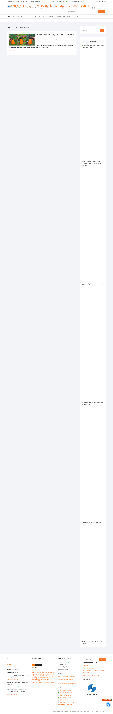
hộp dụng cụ (44, 680)
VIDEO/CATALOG (48, 16)
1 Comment (42, 42)
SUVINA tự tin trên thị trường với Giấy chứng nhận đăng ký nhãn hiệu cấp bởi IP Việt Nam (92, 163)
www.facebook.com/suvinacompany (66, 676)
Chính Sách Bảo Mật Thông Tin (91, 675)
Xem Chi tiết (13, 50)
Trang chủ (11, 16)
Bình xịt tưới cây (47, 671)
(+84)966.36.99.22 (25, 1)
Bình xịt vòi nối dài (46, 676)
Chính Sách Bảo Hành (88, 668)
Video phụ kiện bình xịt (65, 697)
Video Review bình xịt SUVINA (67, 702)
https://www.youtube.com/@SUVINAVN (67, 683)
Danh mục (37, 16)
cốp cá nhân (43, 677)
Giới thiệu (20, 16)
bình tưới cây (39, 671)
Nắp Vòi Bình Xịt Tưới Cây (41, 682)
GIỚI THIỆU (9, 664)
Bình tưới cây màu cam (44, 40)
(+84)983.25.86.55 (63, 662)
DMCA (34, 665)
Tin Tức (28, 16)
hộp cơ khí (37, 680)
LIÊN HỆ (77, 16)
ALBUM (58, 16)
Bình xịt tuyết (46, 674)
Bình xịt (34, 671)
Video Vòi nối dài (64, 699)
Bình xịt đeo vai (40, 672)
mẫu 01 (57, 40)
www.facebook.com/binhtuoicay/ (65, 679)
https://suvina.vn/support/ (64, 671)
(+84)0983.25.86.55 (12, 687)
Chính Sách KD (67, 16)
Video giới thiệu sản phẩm (66, 692)
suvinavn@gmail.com (63, 667)
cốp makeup (50, 677)
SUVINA (96, 712)
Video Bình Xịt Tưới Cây (64, 40)
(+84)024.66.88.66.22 (12, 679)
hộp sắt (49, 680)
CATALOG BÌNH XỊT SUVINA (65, 704)
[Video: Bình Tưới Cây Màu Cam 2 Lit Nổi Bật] (22, 40)
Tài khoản (98, 1)
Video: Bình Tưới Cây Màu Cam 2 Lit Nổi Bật (55, 35)
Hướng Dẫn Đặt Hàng (88, 665)
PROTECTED (38, 665)
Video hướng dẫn (64, 694)
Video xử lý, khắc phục (65, 695)
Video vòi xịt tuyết (64, 700)
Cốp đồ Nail (41, 679)
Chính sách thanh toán (37, 662)
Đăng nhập (103, 1)
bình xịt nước (39, 674)
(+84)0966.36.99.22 (12, 694)
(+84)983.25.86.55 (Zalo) (13, 1)
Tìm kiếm (101, 11)
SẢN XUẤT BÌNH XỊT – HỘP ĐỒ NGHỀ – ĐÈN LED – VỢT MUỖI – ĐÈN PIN (50, 6)
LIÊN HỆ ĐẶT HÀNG (11, 667)
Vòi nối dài (36, 684)
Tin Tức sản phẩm (41, 37)
